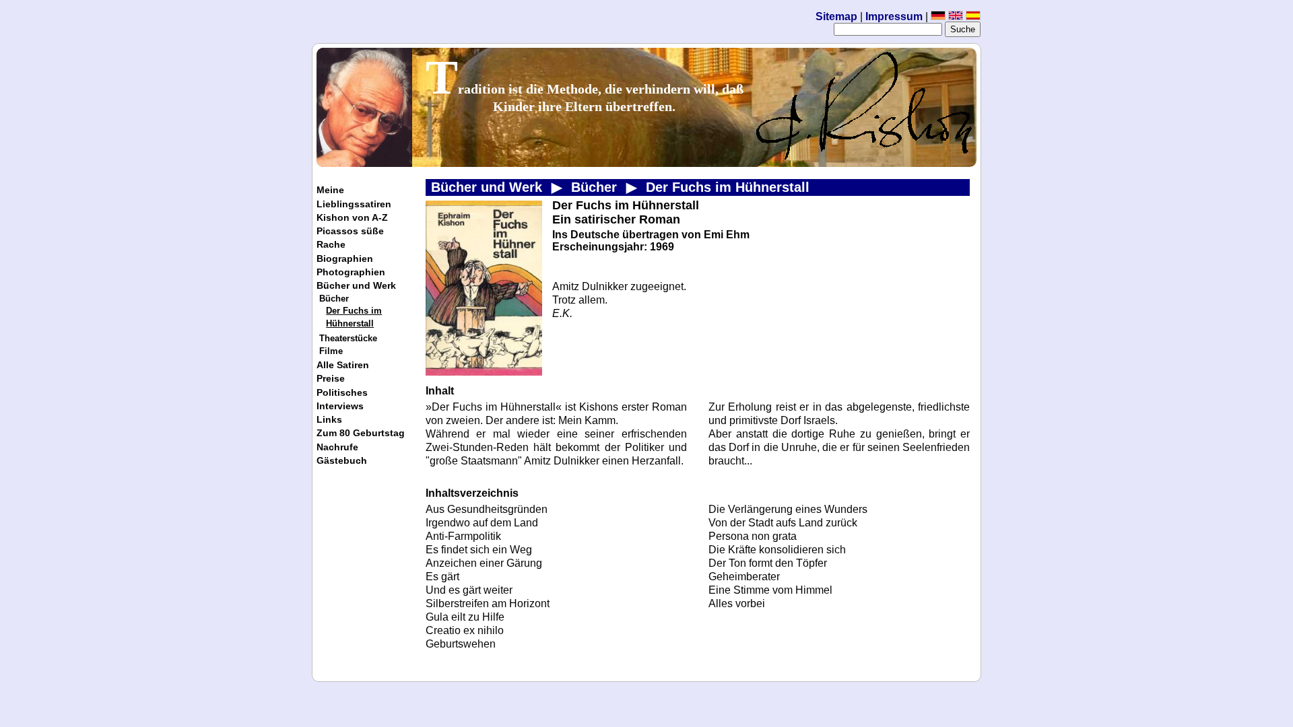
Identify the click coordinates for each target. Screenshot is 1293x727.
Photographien (351, 272)
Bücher (334, 298)
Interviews (340, 406)
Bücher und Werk (356, 285)
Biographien (345, 258)
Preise (331, 378)
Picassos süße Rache (350, 238)
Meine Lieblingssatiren (354, 196)
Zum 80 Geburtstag (361, 432)
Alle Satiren (343, 364)
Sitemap (836, 16)
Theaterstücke (348, 338)
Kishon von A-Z (352, 217)
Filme (331, 351)
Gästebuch (342, 460)
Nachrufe (337, 447)
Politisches (342, 392)
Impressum (895, 16)
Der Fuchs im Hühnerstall (354, 317)
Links (329, 419)
